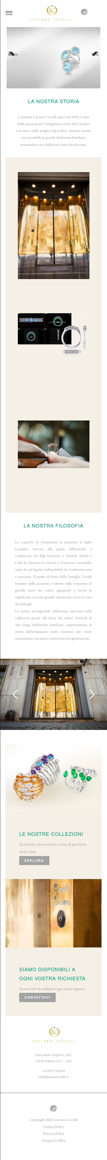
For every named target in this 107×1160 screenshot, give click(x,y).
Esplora (34, 860)
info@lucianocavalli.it (53, 1077)
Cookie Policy (53, 1126)
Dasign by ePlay (53, 1140)
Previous (13, 54)
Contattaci (37, 997)
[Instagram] (84, 13)
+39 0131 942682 (53, 1071)
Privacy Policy (53, 1133)
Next (95, 54)
